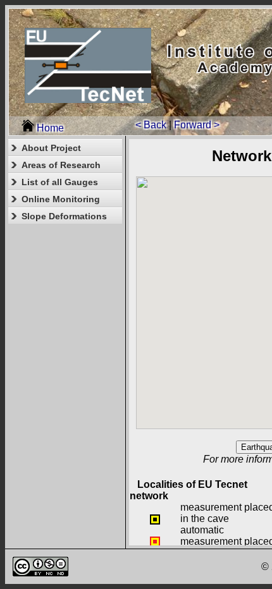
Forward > (196, 124)
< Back (150, 124)
